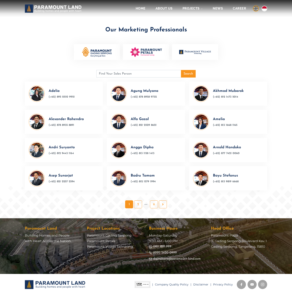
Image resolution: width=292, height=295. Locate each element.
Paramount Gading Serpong (109, 235)
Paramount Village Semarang (110, 246)
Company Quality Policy (172, 284)
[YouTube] (252, 284)
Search (188, 73)
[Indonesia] (264, 8)
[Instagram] (262, 284)
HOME (141, 8)
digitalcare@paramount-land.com (177, 258)
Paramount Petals (101, 241)
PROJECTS (192, 8)
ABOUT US (164, 8)
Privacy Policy (223, 284)
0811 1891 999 (162, 246)
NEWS (218, 8)
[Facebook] (241, 284)
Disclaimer (200, 284)
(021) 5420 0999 (165, 252)
